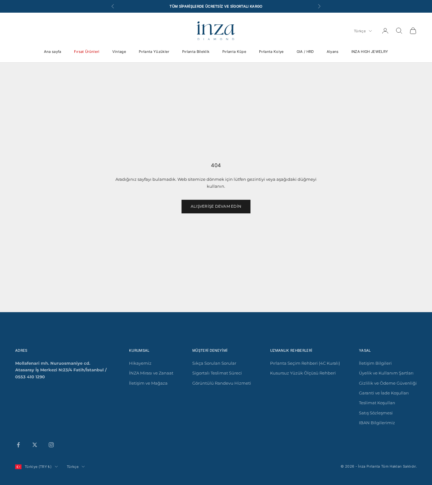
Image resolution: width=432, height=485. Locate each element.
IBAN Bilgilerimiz (377, 422)
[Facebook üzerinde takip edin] (18, 445)
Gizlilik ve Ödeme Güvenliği (388, 383)
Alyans (333, 51)
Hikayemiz (140, 363)
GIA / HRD (305, 51)
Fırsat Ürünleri (87, 51)
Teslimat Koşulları (377, 402)
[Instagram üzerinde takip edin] (51, 445)
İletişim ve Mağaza (148, 383)
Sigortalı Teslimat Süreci (217, 372)
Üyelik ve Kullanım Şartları (386, 372)
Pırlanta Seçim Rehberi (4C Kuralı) (305, 363)
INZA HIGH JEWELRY (369, 51)
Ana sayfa (52, 51)
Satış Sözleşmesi (376, 412)
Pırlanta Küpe (234, 51)
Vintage (119, 51)
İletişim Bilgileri (375, 363)
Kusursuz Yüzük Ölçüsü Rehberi (303, 372)
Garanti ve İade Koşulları (384, 392)
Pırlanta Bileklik (196, 51)
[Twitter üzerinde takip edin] (35, 445)
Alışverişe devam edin (216, 206)
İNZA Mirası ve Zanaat (151, 372)
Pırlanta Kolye (271, 51)
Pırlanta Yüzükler (154, 51)
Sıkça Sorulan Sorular (214, 363)
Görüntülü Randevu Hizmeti (221, 383)
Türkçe (360, 31)
